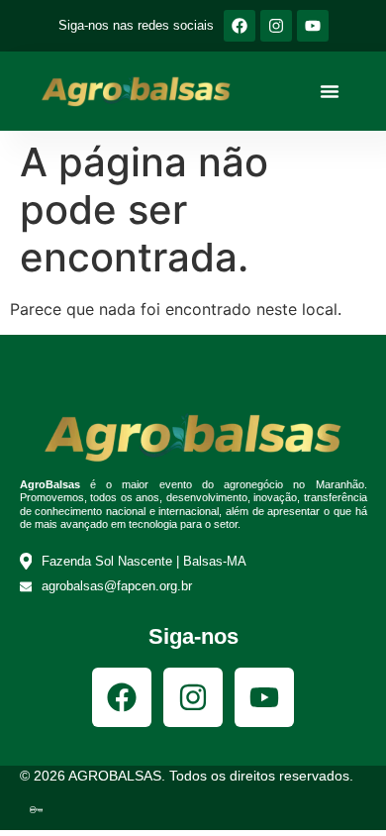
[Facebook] (239, 26)
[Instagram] (276, 26)
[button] (329, 91)
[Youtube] (313, 26)
